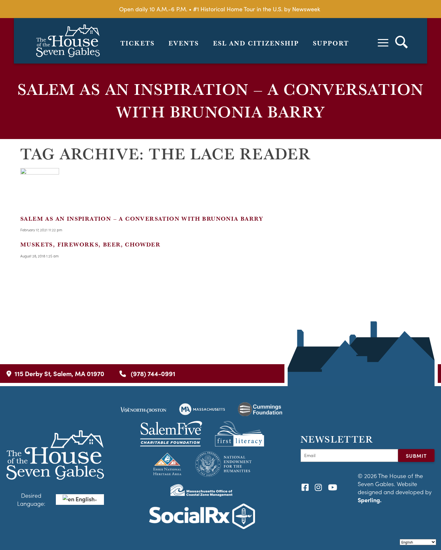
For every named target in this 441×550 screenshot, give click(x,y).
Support (331, 43)
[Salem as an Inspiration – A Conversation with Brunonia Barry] (39, 202)
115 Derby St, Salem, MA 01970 (59, 373)
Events (184, 43)
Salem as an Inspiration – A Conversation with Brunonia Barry (141, 219)
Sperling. (370, 500)
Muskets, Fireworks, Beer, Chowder (90, 244)
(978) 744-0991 (152, 373)
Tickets (137, 43)
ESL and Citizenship (256, 43)
